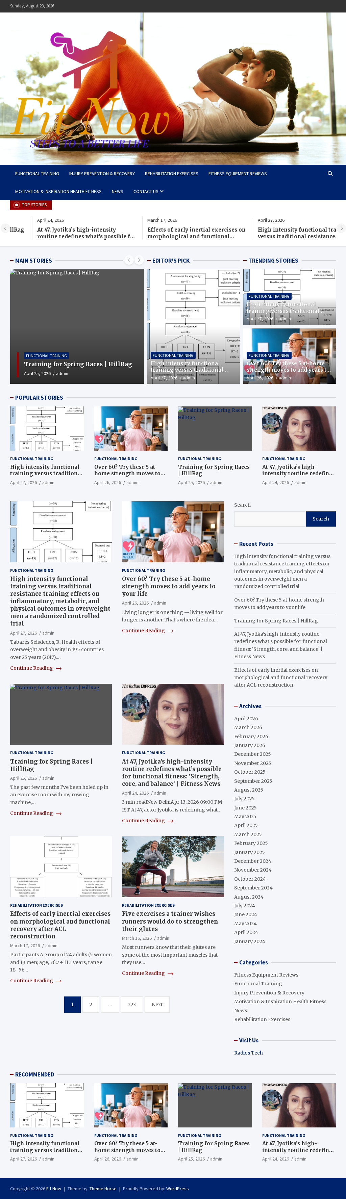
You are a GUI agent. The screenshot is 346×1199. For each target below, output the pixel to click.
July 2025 (244, 799)
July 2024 (244, 906)
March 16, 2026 (137, 938)
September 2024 (253, 888)
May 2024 (245, 924)
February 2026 (251, 737)
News (117, 191)
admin (62, 373)
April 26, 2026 (260, 378)
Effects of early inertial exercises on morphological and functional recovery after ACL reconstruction (170, 236)
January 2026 (249, 745)
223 (132, 1005)
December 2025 (252, 754)
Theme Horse (103, 1188)
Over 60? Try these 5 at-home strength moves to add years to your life (288, 370)
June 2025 (245, 808)
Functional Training (37, 173)
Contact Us (145, 191)
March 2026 (248, 727)
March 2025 (248, 834)
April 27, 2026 (164, 378)
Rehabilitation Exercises (171, 173)
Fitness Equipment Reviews (237, 173)
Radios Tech (248, 1053)
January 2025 (249, 852)
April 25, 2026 (191, 482)
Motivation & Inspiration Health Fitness (58, 191)
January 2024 (249, 941)
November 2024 (253, 870)
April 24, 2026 (37, 373)
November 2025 (252, 763)
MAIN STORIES (33, 260)
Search (242, 505)
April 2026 (246, 719)
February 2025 (251, 843)
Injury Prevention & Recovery (102, 173)
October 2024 (250, 879)
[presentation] (5, 228)
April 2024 (246, 932)
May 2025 (245, 817)
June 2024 (245, 914)
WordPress (177, 1188)
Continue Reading (32, 668)
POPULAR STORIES (39, 397)
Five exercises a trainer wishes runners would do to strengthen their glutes (170, 921)
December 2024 (252, 861)
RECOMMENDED (34, 1074)
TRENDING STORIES (273, 260)
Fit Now (53, 1188)
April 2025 (246, 825)
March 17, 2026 (25, 945)
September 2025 (253, 781)
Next (157, 1005)
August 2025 (248, 790)
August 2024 (249, 897)
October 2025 (250, 772)
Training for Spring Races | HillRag (276, 621)
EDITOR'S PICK (171, 260)
